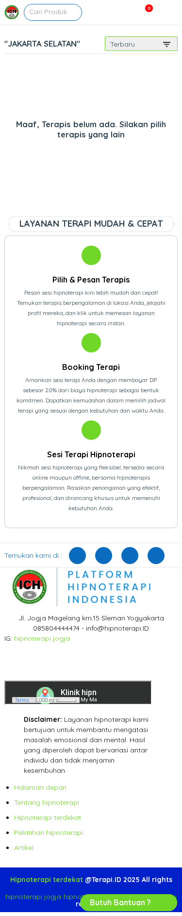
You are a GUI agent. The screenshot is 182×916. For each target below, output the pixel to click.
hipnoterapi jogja (42, 638)
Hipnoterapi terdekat (47, 817)
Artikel (23, 847)
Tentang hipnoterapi (46, 802)
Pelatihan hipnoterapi (48, 832)
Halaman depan (40, 787)
